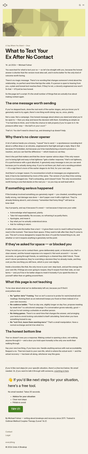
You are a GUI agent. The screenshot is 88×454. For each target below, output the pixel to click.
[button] (80, 5)
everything (10, 442)
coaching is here (61, 371)
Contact (9, 432)
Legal (8, 435)
